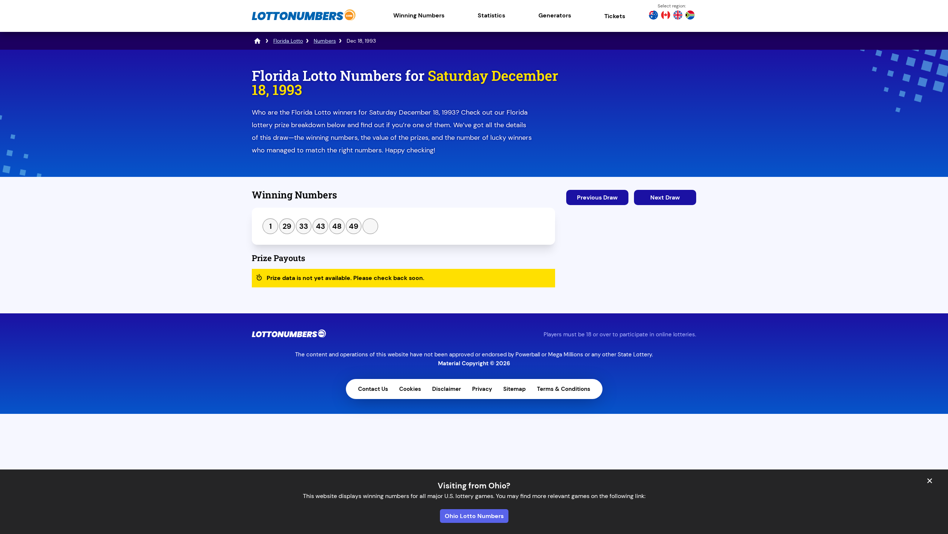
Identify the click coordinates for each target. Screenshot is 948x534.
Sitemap (514, 389)
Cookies (410, 389)
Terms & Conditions (563, 389)
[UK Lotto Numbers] (678, 16)
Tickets (614, 16)
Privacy (482, 389)
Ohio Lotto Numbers (474, 516)
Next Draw (665, 197)
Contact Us (373, 389)
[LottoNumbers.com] (304, 20)
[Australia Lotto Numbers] (653, 16)
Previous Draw (597, 197)
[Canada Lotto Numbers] (666, 16)
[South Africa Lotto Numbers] (690, 16)
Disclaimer (446, 389)
